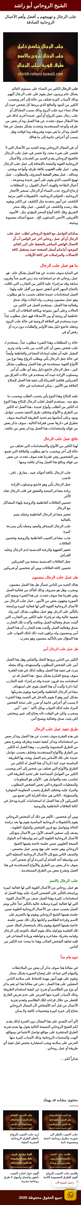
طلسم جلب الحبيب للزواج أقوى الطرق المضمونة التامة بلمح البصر (60, 1177)
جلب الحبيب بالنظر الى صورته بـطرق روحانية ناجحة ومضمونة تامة (61, 1138)
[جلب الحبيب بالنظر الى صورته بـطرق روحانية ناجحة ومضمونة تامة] (60, 1120)
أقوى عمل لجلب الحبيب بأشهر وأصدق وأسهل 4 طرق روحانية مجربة (21, 1177)
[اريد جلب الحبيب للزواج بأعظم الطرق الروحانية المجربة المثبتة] (21, 1120)
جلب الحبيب (53, 169)
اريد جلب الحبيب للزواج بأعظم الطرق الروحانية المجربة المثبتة (24, 1138)
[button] (70, 1195)
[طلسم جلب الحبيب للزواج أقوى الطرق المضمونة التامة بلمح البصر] (60, 1159)
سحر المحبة (51, 174)
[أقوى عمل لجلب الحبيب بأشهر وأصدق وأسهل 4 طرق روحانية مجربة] (21, 1159)
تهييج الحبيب (69, 180)
